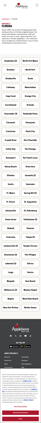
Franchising (25, 357)
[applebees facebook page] (11, 336)
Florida (14, 19)
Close (20, 419)
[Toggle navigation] (5, 5)
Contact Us (7, 360)
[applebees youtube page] (25, 336)
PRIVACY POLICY (28, 400)
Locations (5, 19)
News (6, 364)
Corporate (24, 360)
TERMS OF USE (27, 381)
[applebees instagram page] (20, 336)
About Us (7, 357)
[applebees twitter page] (16, 336)
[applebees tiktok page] (30, 336)
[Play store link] (25, 346)
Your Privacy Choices (20, 406)
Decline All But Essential (20, 413)
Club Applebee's (26, 364)
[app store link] (14, 346)
